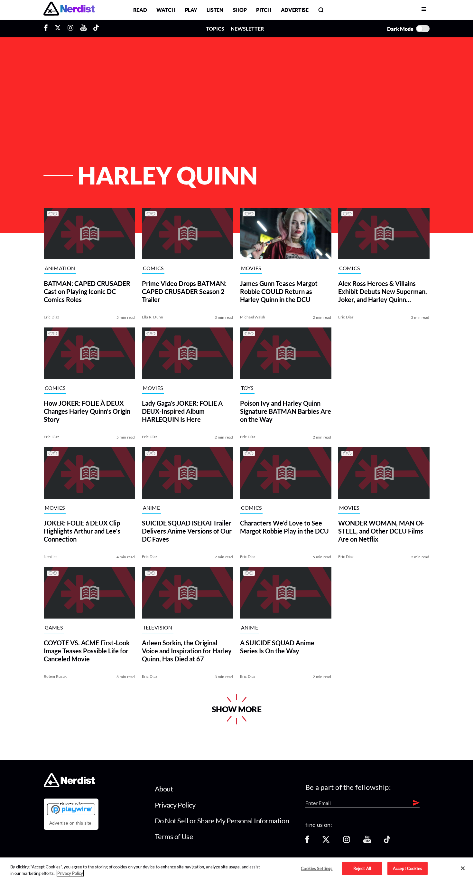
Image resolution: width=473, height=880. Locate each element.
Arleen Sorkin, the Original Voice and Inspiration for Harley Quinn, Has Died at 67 (187, 651)
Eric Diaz (52, 317)
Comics (153, 268)
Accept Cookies (407, 868)
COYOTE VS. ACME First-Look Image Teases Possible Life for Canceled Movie (87, 651)
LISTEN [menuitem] (215, 10)
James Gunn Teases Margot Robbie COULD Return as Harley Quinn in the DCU (279, 291)
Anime (151, 508)
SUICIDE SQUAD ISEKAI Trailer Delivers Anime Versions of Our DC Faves (187, 531)
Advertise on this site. (71, 823)
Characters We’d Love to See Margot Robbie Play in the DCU (284, 527)
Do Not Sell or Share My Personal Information (222, 820)
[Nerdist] (69, 10)
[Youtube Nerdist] (83, 28)
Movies (251, 268)
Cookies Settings (316, 868)
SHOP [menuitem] (240, 10)
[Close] (463, 868)
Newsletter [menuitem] (247, 28)
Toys (247, 388)
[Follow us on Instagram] (346, 841)
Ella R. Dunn (152, 317)
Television (157, 628)
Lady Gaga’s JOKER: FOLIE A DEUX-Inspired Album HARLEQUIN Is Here (182, 411)
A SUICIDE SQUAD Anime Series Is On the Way (277, 647)
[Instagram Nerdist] (70, 28)
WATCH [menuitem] (165, 10)
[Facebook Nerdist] (47, 28)
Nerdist (50, 556)
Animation (60, 268)
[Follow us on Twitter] (326, 841)
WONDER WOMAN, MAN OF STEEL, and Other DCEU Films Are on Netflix (381, 531)
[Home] (69, 785)
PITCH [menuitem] (263, 10)
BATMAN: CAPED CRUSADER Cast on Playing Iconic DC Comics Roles (87, 291)
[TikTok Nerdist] (96, 28)
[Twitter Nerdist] (57, 28)
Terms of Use (174, 836)
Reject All (362, 868)
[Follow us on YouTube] (367, 841)
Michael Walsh (252, 317)
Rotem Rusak (55, 676)
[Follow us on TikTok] (387, 841)
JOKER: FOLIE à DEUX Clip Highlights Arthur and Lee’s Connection (82, 531)
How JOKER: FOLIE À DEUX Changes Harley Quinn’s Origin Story (87, 411)
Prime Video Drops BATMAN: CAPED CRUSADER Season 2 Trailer (184, 291)
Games (54, 628)
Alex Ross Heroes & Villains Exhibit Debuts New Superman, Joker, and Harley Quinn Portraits (382, 291)
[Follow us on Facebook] (307, 841)
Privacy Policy (175, 804)
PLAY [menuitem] (191, 10)
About (164, 788)
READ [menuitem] (140, 10)
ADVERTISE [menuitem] (295, 10)
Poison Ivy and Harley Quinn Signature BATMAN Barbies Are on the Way (285, 411)
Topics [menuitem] (215, 28)
